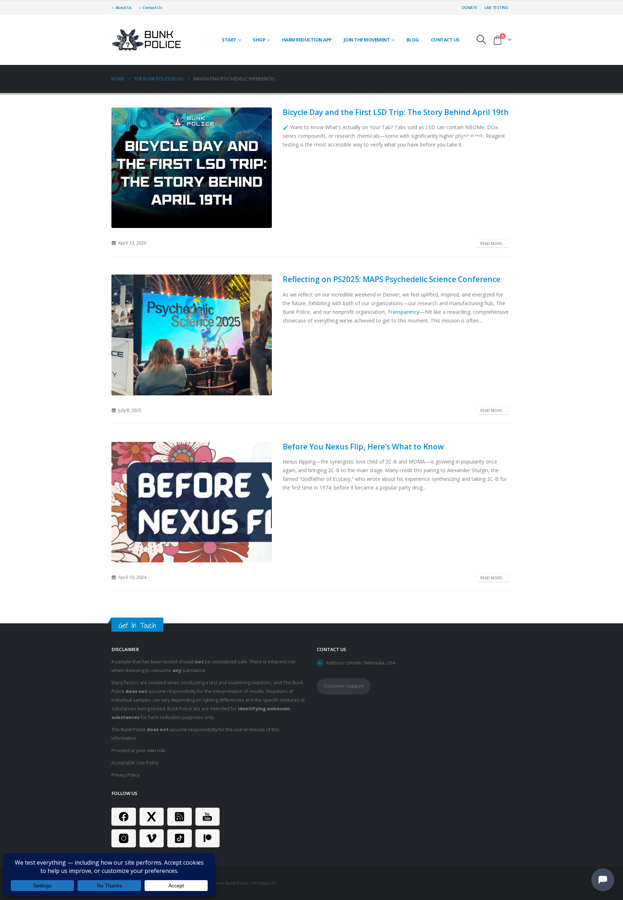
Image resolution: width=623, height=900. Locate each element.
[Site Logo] (147, 40)
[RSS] (179, 817)
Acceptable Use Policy (134, 763)
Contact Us (152, 7)
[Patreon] (207, 838)
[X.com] (152, 817)
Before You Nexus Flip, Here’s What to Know (363, 447)
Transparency (403, 311)
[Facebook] (123, 817)
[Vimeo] (152, 838)
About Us (123, 7)
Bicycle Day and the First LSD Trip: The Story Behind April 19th (396, 112)
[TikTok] (179, 838)
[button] (481, 39)
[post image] (191, 167)
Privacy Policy (125, 775)
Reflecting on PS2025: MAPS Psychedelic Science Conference (391, 279)
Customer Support (344, 686)
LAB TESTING (496, 7)
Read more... (492, 243)
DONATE (469, 7)
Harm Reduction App (307, 39)
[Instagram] (123, 838)
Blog (412, 39)
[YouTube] (207, 817)
